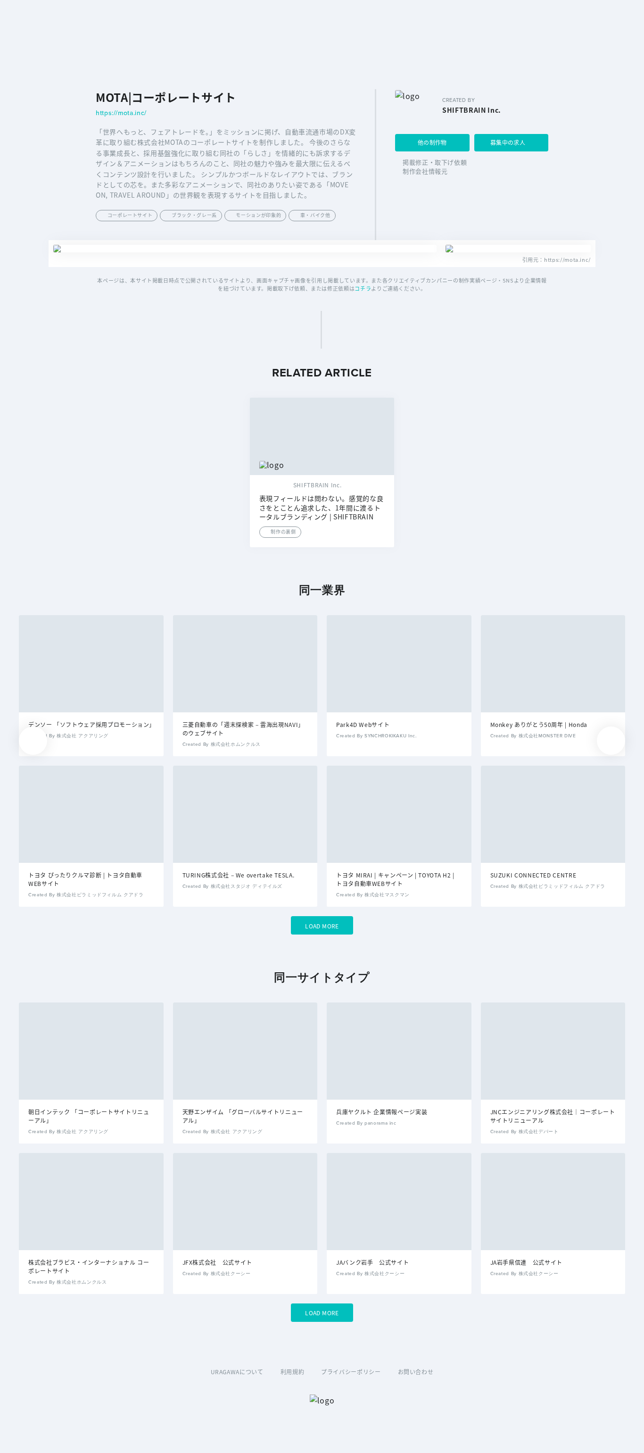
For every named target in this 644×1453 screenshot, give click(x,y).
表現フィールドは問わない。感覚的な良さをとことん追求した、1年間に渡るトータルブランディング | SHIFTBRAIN (321, 507)
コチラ (363, 288)
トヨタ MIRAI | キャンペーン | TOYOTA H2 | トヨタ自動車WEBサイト (395, 879)
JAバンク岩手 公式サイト (372, 1262)
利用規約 (293, 1372)
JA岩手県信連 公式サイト (526, 1262)
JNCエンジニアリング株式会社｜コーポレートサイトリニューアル (552, 1116)
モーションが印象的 (258, 214)
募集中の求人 (507, 142)
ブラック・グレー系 (194, 214)
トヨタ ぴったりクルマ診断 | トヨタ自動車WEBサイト (85, 879)
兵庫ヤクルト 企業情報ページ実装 (381, 1112)
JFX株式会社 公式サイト (217, 1262)
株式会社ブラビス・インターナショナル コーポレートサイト (88, 1266)
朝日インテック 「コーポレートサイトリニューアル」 (88, 1116)
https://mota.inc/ (121, 113)
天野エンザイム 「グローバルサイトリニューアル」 (242, 1116)
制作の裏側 (283, 531)
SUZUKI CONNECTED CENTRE (533, 875)
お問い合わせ (416, 1372)
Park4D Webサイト (362, 724)
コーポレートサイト (130, 214)
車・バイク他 (315, 214)
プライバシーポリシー (350, 1372)
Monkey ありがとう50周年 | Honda (538, 724)
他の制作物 (432, 142)
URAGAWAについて (237, 1372)
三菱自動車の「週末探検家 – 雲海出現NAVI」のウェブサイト (243, 728)
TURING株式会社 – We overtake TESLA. (238, 875)
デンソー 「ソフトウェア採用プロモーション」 (91, 724)
